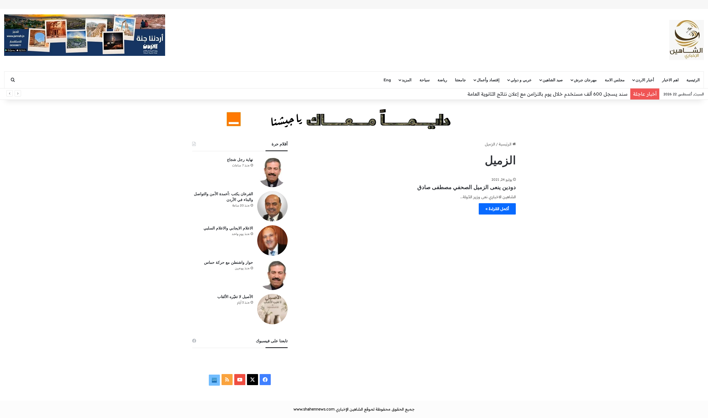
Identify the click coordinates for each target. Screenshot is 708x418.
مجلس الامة (615, 80)
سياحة (425, 80)
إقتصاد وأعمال (488, 80)
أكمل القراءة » (497, 208)
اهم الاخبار (670, 80)
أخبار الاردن (645, 80)
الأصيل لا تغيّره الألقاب (235, 297)
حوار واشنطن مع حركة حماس (228, 262)
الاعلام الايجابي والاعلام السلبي (228, 228)
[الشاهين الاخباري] (686, 40)
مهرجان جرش (585, 80)
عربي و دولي (521, 80)
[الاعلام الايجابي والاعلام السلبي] (272, 240)
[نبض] (214, 380)
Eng (387, 80)
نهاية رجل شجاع (240, 160)
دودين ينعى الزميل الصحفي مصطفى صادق (466, 187)
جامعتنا (460, 80)
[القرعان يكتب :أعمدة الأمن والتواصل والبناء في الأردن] (272, 206)
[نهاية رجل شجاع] (272, 172)
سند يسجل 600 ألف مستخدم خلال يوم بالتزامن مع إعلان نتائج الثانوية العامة (547, 94)
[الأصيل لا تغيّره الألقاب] (272, 309)
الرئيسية (693, 80)
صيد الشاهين (553, 80)
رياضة (442, 80)
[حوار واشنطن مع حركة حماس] (272, 275)
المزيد (407, 80)
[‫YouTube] (239, 379)
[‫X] (252, 379)
